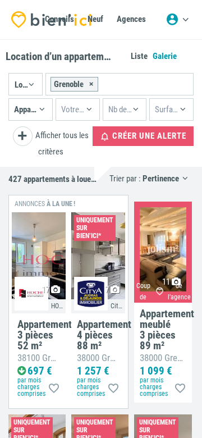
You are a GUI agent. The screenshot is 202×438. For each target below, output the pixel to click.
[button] (25, 84)
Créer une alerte (148, 136)
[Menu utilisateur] (177, 19)
